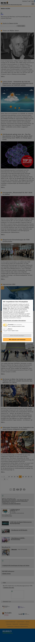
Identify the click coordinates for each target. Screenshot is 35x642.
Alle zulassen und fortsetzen (17, 339)
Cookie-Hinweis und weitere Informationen (14, 320)
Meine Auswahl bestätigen (17, 335)
